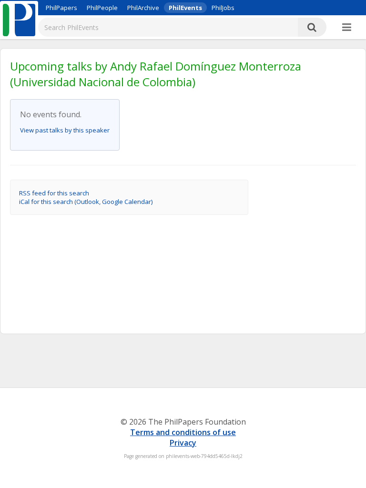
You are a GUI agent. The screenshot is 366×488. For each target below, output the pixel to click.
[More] (347, 28)
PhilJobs (223, 7)
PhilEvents (185, 7)
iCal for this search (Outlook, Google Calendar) (85, 201)
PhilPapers (61, 7)
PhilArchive (143, 7)
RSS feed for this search (54, 193)
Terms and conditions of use (183, 432)
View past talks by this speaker (65, 130)
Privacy (183, 442)
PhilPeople (102, 7)
